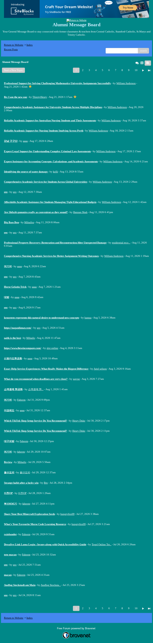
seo (15, 191)
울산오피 (25, 472)
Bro (46, 482)
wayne (76, 378)
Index (29, 44)
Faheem (21, 399)
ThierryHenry (39, 96)
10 (136, 70)
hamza (87, 317)
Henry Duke (78, 420)
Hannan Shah (80, 212)
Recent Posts (11, 49)
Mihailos (29, 222)
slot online (52, 348)
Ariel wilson (100, 368)
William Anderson (126, 83)
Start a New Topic (13, 70)
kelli (55, 171)
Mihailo (30, 337)
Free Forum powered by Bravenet (76, 628)
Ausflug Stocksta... (51, 585)
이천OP (22, 493)
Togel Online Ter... (101, 544)
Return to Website (13, 44)
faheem (21, 451)
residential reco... (121, 242)
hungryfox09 (67, 513)
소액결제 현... (35, 389)
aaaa (25, 140)
